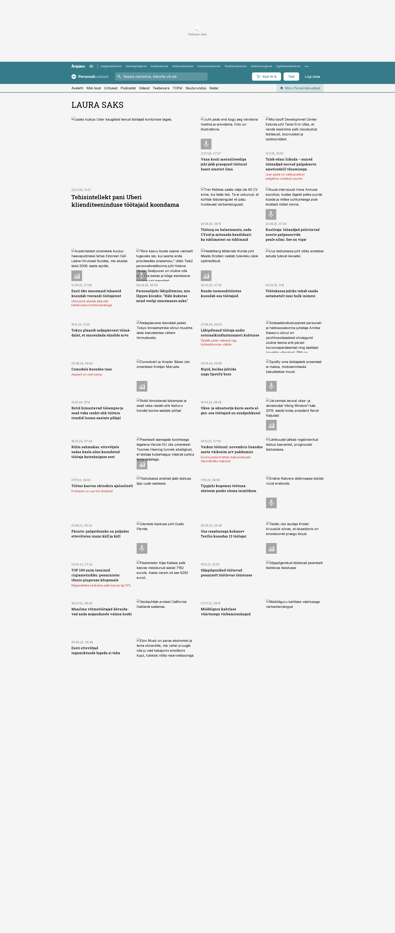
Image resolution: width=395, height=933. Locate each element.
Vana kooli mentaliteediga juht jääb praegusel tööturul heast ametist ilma (224, 164)
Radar (214, 88)
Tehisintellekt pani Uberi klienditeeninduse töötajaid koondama (125, 200)
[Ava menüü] (91, 66)
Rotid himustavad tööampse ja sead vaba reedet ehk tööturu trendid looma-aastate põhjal (97, 413)
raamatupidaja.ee (136, 66)
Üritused (110, 88)
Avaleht (77, 88)
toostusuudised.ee (209, 66)
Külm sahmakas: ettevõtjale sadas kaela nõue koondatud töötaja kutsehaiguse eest (95, 452)
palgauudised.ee (111, 66)
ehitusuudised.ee (182, 66)
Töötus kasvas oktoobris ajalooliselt (102, 486)
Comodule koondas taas (91, 369)
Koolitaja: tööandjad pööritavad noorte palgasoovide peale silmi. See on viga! (292, 234)
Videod (144, 88)
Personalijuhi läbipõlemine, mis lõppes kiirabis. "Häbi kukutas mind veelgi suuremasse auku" (163, 296)
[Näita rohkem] (306, 66)
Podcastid (128, 88)
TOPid (177, 88)
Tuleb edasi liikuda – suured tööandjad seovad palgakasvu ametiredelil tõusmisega (291, 164)
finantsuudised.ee (236, 66)
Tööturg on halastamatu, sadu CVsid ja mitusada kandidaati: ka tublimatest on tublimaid (226, 234)
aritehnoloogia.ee (261, 66)
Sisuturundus (195, 88)
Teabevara (161, 88)
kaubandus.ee (159, 66)
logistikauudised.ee (288, 66)
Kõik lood (93, 88)
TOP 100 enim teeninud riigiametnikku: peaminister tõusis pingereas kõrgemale (95, 575)
